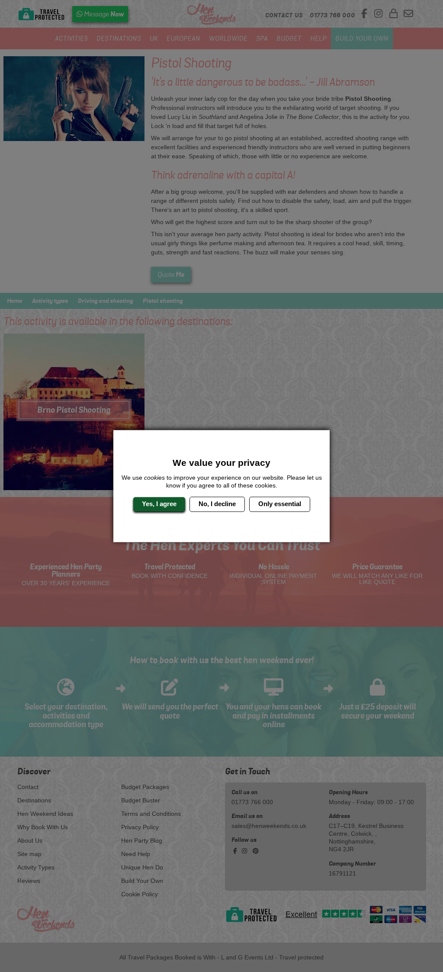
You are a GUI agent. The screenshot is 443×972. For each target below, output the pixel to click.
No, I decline (217, 504)
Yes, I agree (159, 504)
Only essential (279, 504)
